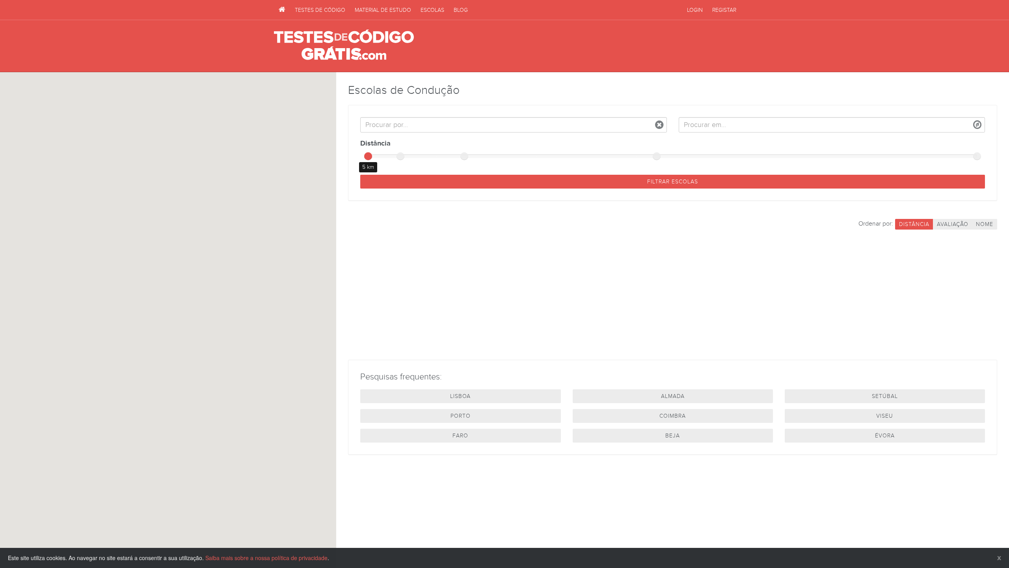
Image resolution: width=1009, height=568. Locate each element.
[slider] (368, 156)
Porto (461, 416)
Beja (672, 435)
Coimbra (672, 416)
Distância (375, 143)
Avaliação (952, 224)
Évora (885, 435)
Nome (984, 224)
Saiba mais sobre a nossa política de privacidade (266, 558)
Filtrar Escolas (672, 181)
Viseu (884, 416)
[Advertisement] (591, 46)
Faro (460, 435)
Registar (724, 10)
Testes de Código (320, 10)
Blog (461, 10)
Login (695, 10)
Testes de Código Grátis (344, 45)
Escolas (432, 10)
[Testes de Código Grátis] (282, 10)
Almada (673, 396)
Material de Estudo (383, 10)
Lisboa (460, 396)
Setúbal (885, 396)
